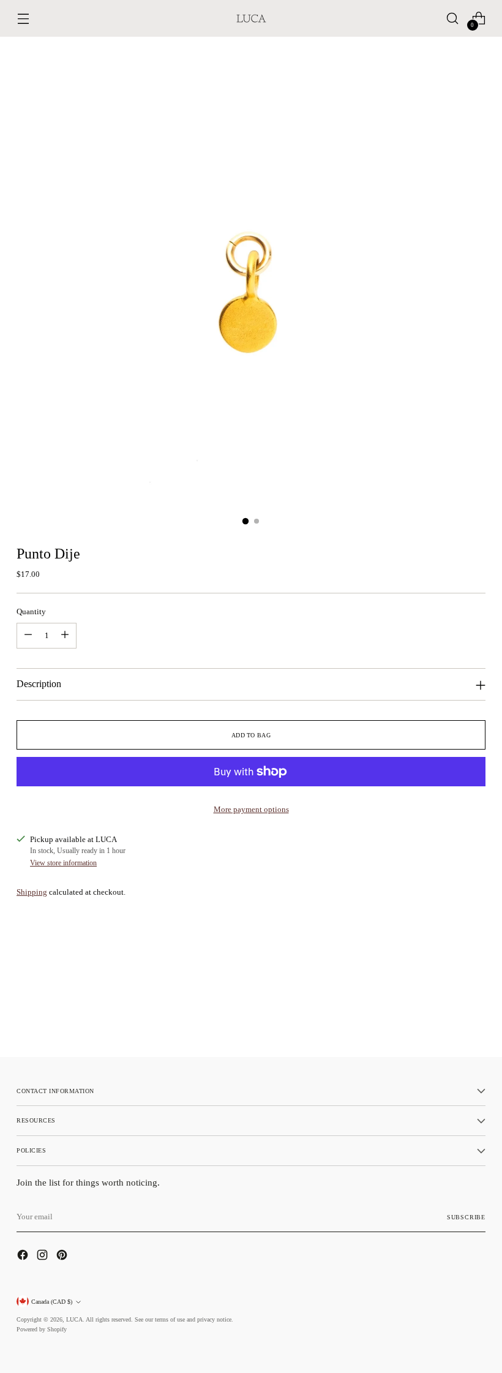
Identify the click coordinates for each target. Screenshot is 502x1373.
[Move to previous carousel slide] (446, 1015)
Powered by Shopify (42, 1329)
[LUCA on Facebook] (24, 1257)
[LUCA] (251, 18)
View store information (63, 863)
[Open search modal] (452, 18)
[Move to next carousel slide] (475, 1014)
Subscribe (466, 1217)
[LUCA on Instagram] (43, 1257)
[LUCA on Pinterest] (63, 1257)
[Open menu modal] (23, 18)
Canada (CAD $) (51, 1301)
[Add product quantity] (65, 635)
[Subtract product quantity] (28, 635)
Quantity (31, 611)
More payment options (251, 809)
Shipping (32, 892)
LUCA (74, 1319)
